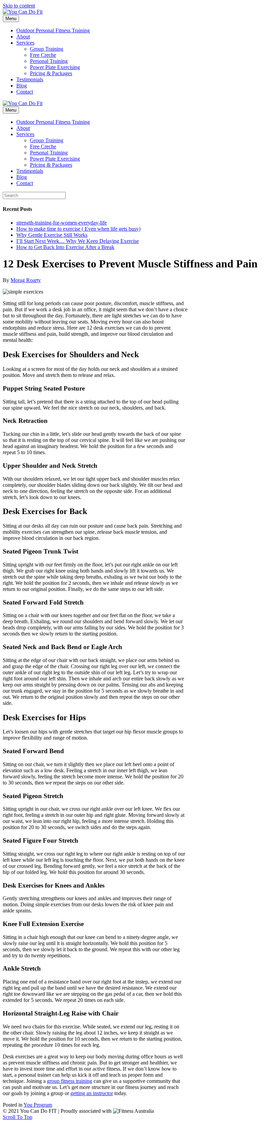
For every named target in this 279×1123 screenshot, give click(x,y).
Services (25, 43)
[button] (17, 1117)
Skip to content (19, 6)
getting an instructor (91, 1093)
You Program (37, 1105)
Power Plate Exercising (55, 67)
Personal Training (49, 61)
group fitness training (69, 1081)
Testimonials (29, 79)
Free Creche (43, 55)
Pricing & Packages (51, 73)
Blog (21, 85)
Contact (24, 92)
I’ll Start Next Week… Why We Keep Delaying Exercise (77, 241)
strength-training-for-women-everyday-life (61, 223)
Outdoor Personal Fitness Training (53, 30)
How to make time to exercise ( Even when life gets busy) (78, 229)
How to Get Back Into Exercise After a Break (65, 247)
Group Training (46, 49)
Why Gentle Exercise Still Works (51, 235)
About (23, 36)
